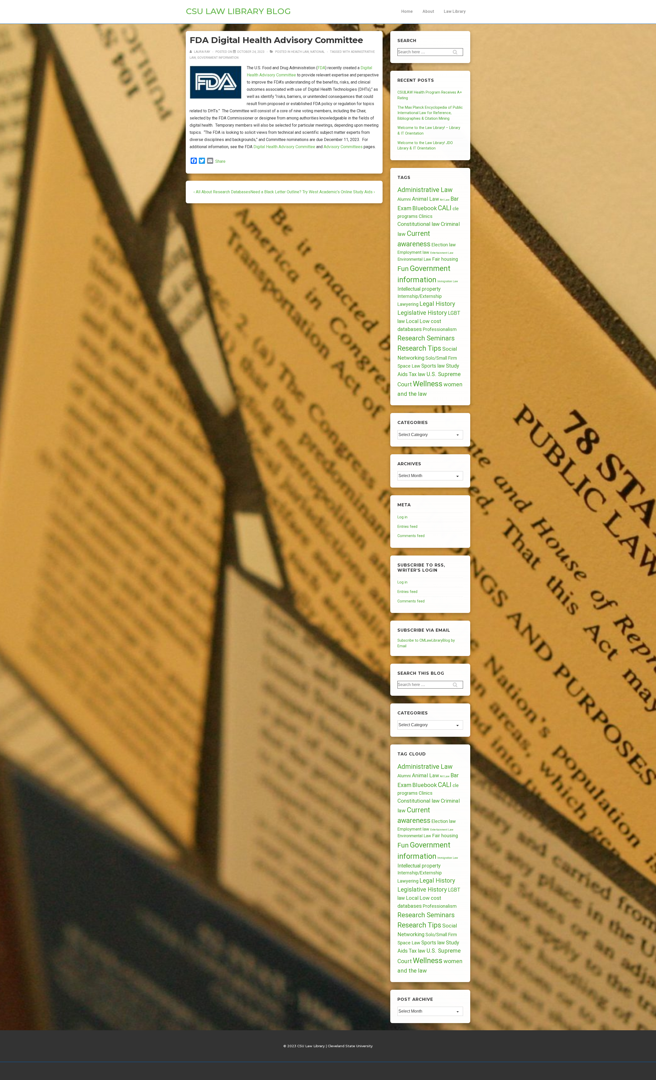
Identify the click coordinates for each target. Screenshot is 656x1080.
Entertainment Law (441, 253)
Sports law (433, 366)
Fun (403, 268)
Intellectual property (418, 289)
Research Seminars (426, 338)
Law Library (455, 11)
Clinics (426, 216)
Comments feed (411, 536)
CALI (445, 208)
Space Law (408, 366)
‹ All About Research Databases (221, 191)
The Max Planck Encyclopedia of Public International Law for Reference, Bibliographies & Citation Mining (430, 113)
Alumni (404, 199)
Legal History (437, 303)
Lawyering (407, 304)
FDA (321, 67)
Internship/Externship (419, 296)
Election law (444, 244)
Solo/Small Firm (441, 358)
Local (412, 321)
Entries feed (407, 526)
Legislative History (422, 312)
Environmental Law (414, 259)
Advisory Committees (343, 146)
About (428, 11)
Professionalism (440, 329)
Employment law (413, 252)
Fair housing (445, 259)
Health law (300, 52)
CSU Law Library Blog (238, 11)
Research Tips (419, 348)
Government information (218, 57)
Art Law (444, 199)
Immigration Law (447, 281)
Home (407, 11)
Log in (402, 517)
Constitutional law (418, 224)
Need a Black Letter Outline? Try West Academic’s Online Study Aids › (312, 191)
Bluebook (424, 208)
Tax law (417, 374)
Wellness (428, 383)
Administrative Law (425, 190)
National (317, 52)
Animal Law (425, 199)
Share (220, 161)
